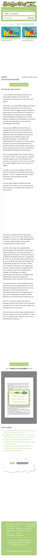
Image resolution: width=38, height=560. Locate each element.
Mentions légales (24, 540)
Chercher (31, 18)
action (12, 463)
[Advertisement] (19, 59)
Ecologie (11, 24)
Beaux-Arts (10, 524)
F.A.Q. (8, 540)
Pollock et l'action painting (13, 450)
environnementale (22, 463)
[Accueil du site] (19, 3)
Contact (14, 540)
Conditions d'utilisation (15, 543)
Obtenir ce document (19, 85)
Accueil (3, 24)
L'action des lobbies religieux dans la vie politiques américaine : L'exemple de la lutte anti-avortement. (19, 441)
